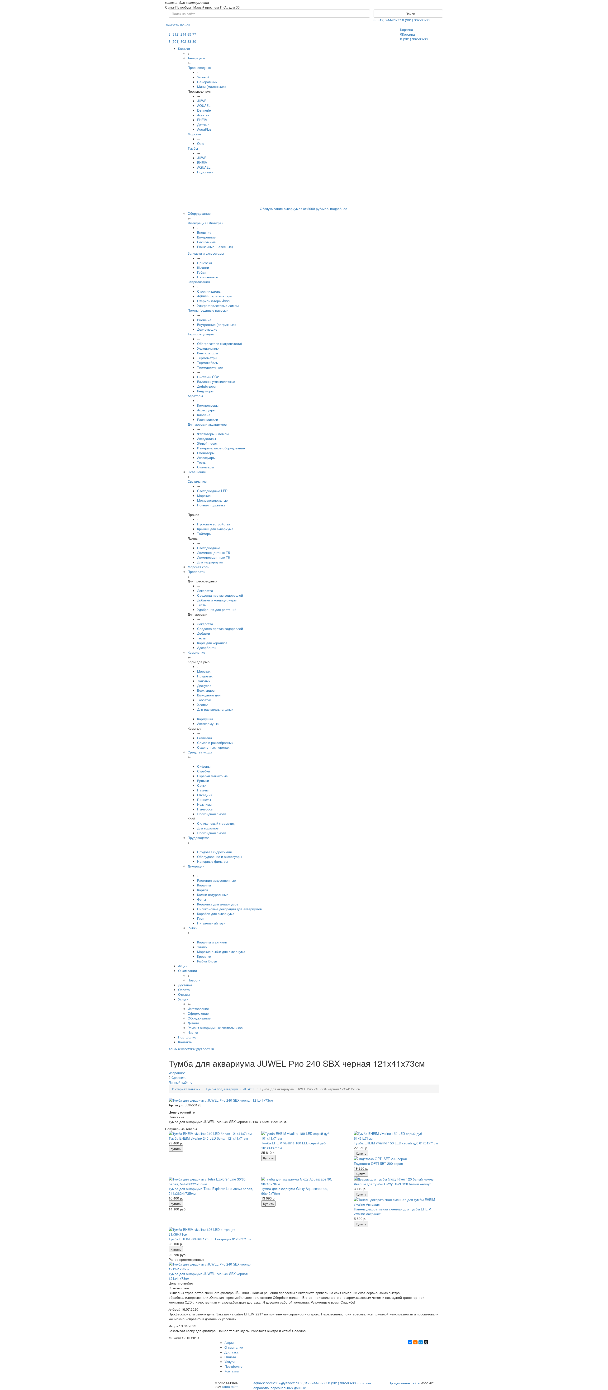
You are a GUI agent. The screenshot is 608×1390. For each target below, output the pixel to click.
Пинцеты (204, 799)
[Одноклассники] (415, 1342)
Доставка (185, 984)
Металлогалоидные (212, 500)
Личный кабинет (181, 1082)
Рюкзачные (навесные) (215, 246)
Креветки (204, 956)
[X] (426, 1342)
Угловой (203, 77)
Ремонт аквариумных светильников (215, 1027)
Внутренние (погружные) (216, 324)
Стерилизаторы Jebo (213, 300)
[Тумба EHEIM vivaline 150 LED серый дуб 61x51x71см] (396, 1136)
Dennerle (204, 110)
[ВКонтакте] (410, 1342)
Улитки (202, 946)
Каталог (184, 48)
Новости (194, 980)
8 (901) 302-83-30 (416, 20)
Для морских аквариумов (207, 424)
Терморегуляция (201, 334)
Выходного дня (209, 695)
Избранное (177, 1072)
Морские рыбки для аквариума (221, 951)
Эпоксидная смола (212, 813)
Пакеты (203, 790)
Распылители (207, 419)
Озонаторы (205, 452)
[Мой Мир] (420, 1342)
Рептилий (204, 737)
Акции (182, 965)
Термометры (207, 357)
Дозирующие (207, 329)
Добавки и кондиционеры (217, 600)
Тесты (201, 462)
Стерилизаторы (209, 291)
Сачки (201, 785)
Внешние (204, 232)
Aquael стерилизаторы (214, 296)
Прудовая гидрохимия (214, 851)
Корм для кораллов (212, 642)
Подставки (205, 172)
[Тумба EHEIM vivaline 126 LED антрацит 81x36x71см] (211, 1232)
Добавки (203, 633)
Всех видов (205, 690)
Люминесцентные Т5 (213, 552)
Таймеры (204, 533)
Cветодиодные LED (212, 490)
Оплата (184, 989)
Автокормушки (208, 723)
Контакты (185, 1041)
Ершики (203, 780)
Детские (203, 124)
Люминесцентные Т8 (213, 557)
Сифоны (203, 766)
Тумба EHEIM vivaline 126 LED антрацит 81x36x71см (210, 1239)
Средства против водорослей (220, 595)
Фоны (201, 899)
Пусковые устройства (213, 524)
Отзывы (184, 994)
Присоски (204, 262)
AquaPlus (204, 129)
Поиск (409, 13)
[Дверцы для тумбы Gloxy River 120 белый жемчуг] (396, 1179)
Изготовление (198, 1008)
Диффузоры (206, 386)
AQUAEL (203, 105)
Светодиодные (208, 547)
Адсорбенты (206, 647)
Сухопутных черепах (213, 747)
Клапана (203, 414)
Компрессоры (207, 405)
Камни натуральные (212, 894)
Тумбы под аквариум (222, 1088)
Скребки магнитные (212, 775)
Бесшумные (206, 241)
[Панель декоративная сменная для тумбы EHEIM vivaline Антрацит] (396, 1202)
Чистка (193, 1032)
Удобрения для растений (216, 609)
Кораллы (204, 885)
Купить (176, 1148)
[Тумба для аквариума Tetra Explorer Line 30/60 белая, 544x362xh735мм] (211, 1181)
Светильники (198, 481)
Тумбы (193, 148)
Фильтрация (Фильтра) (205, 222)
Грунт (201, 918)
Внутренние (206, 237)
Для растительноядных (215, 709)
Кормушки (205, 718)
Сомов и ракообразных (215, 742)
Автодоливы (206, 438)
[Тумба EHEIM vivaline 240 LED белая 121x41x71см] (211, 1133)
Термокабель (207, 362)
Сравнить (178, 1077)
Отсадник (204, 794)
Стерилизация (199, 281)
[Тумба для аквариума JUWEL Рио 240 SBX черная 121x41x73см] (211, 1266)
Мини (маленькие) (211, 86)
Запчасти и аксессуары (206, 253)
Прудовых (205, 676)
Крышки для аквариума (215, 528)
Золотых (203, 680)
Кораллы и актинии (212, 942)
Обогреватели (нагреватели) (219, 343)
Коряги (202, 889)
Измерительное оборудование (221, 448)
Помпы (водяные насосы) (208, 310)
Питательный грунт (212, 923)
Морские (194, 134)
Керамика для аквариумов (217, 904)
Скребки (203, 771)
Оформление (198, 1013)
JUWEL (202, 100)
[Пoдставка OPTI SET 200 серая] (396, 1158)
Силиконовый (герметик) (216, 823)
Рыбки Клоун (207, 961)
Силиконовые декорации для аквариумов (229, 908)
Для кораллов (207, 828)
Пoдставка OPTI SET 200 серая (378, 1163)
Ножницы (204, 804)
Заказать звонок (177, 24)
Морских (203, 671)
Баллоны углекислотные (216, 381)
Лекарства (205, 590)
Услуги (183, 999)
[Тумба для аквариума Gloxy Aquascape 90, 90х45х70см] (304, 1181)
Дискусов (204, 685)
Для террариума (210, 562)
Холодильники (208, 348)
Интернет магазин (186, 1088)
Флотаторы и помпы (213, 433)
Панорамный (207, 81)
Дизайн (193, 1022)
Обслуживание (199, 1018)
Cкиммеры (205, 467)
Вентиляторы (207, 353)
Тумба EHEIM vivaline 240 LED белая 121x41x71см (208, 1138)
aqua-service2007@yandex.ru (191, 1049)
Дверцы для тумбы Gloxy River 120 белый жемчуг (392, 1183)
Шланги (203, 267)
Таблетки (204, 699)
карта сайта (230, 1387)
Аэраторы (195, 395)
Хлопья (203, 704)
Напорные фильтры (212, 861)
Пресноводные (199, 67)
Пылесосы (205, 809)
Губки (201, 272)
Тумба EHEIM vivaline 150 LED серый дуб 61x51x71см (396, 1143)
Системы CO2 (208, 376)
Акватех (203, 115)
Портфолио (187, 1037)
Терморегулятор (210, 367)
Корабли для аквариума (215, 913)
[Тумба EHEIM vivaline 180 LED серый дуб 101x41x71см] (304, 1136)
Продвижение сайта (404, 1382)
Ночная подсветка (211, 505)
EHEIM (202, 119)
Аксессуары (206, 410)
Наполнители (207, 277)
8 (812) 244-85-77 (387, 20)
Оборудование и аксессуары (219, 856)
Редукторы (205, 391)
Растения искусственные (216, 880)
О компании (187, 970)
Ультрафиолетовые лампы (218, 305)
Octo (200, 143)
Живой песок (207, 443)
